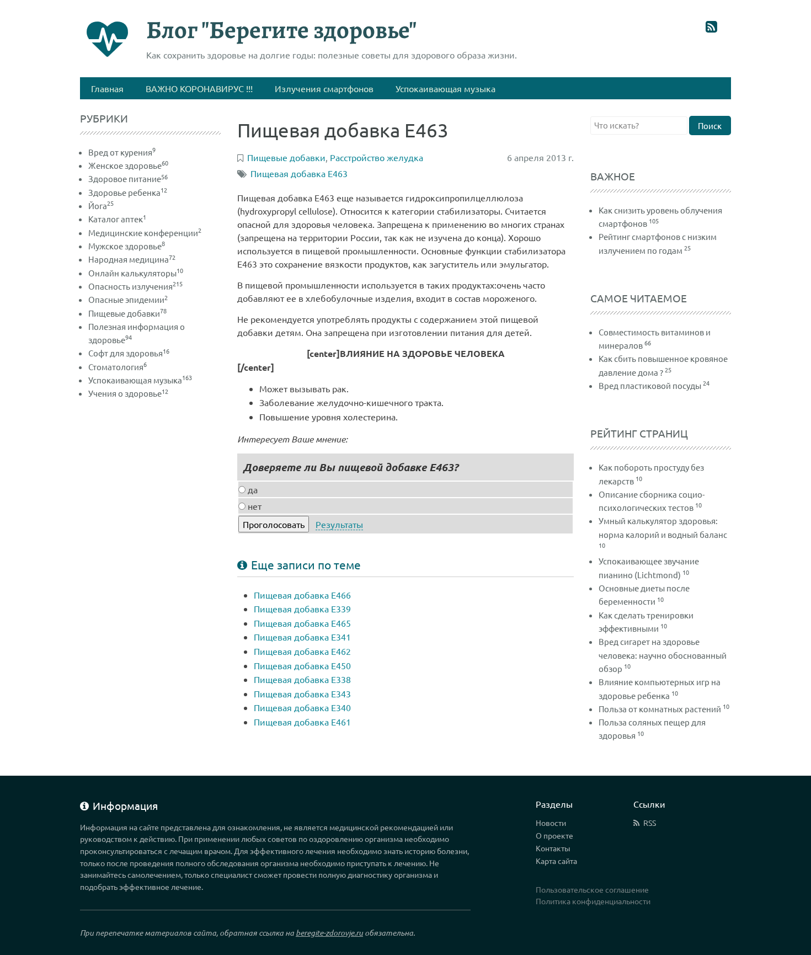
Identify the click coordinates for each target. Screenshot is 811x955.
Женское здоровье (128, 165)
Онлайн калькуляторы (135, 273)
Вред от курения (122, 152)
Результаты (339, 524)
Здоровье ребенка (127, 192)
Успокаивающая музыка (140, 380)
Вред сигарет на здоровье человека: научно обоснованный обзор (663, 655)
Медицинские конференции (144, 232)
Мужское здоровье (126, 246)
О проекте (554, 835)
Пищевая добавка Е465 (302, 622)
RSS (649, 823)
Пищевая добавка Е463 (299, 173)
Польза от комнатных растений (660, 708)
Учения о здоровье (128, 393)
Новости (551, 823)
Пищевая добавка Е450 (302, 665)
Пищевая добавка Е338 (302, 679)
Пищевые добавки (127, 313)
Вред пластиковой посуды (650, 385)
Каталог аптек (117, 219)
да (252, 489)
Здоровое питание (128, 178)
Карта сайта (556, 861)
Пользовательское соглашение (592, 889)
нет (254, 505)
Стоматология (117, 366)
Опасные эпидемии (128, 299)
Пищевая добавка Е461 (302, 721)
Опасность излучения (135, 286)
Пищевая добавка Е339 (302, 608)
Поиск (710, 125)
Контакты (553, 848)
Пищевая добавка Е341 (302, 636)
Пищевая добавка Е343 (302, 693)
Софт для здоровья (128, 353)
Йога (101, 205)
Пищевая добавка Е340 (302, 707)
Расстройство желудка (376, 157)
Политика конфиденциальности (593, 901)
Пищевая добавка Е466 (302, 594)
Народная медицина (131, 259)
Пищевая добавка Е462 (302, 651)
